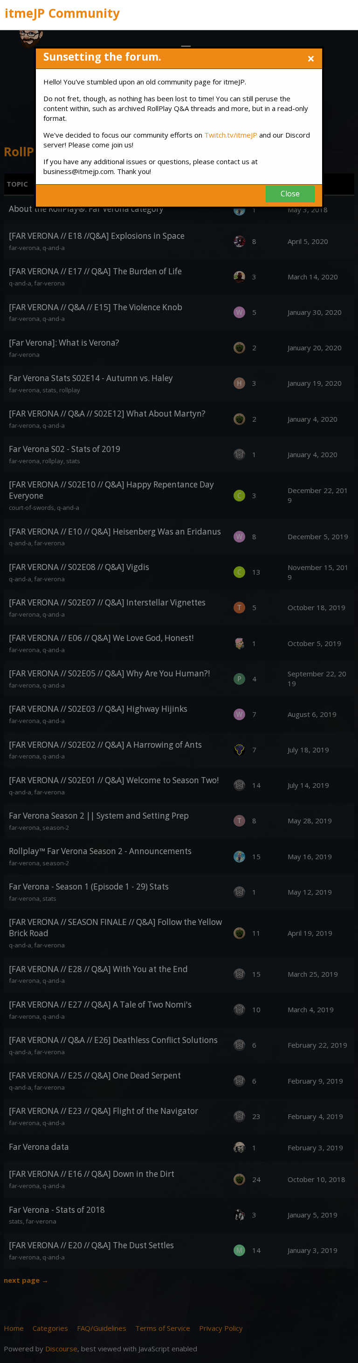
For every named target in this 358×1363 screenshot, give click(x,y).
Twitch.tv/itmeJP (230, 134)
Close (290, 193)
